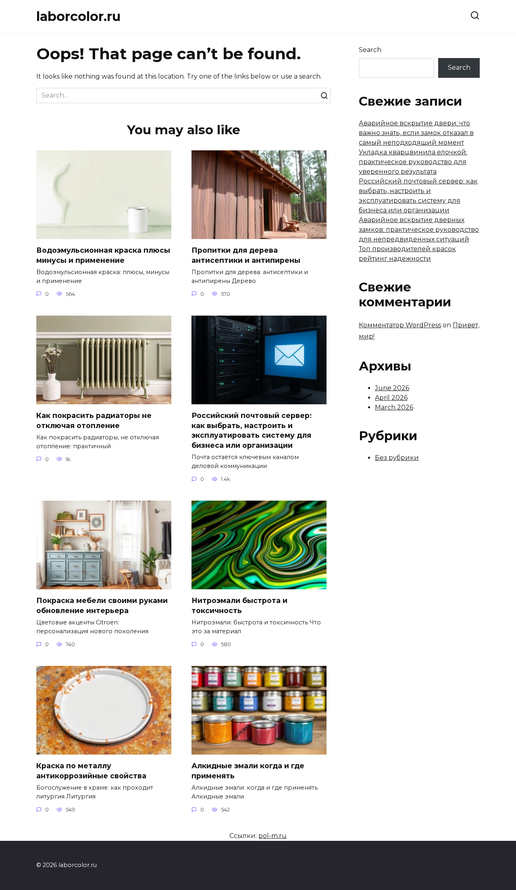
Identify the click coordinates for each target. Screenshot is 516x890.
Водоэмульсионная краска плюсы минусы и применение (103, 255)
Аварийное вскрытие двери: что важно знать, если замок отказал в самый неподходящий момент (416, 132)
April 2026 (391, 397)
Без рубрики (397, 458)
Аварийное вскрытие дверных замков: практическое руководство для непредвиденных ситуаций (419, 229)
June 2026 (392, 388)
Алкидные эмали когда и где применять (247, 770)
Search (370, 50)
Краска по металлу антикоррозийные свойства (91, 770)
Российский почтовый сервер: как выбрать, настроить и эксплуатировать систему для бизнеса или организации (251, 430)
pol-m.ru (272, 836)
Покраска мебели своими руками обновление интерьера (102, 605)
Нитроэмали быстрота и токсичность (239, 605)
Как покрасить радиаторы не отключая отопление (94, 420)
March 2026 (394, 407)
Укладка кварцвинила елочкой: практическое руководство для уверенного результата (413, 161)
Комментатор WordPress (400, 325)
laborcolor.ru (78, 16)
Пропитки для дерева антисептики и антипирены (245, 255)
